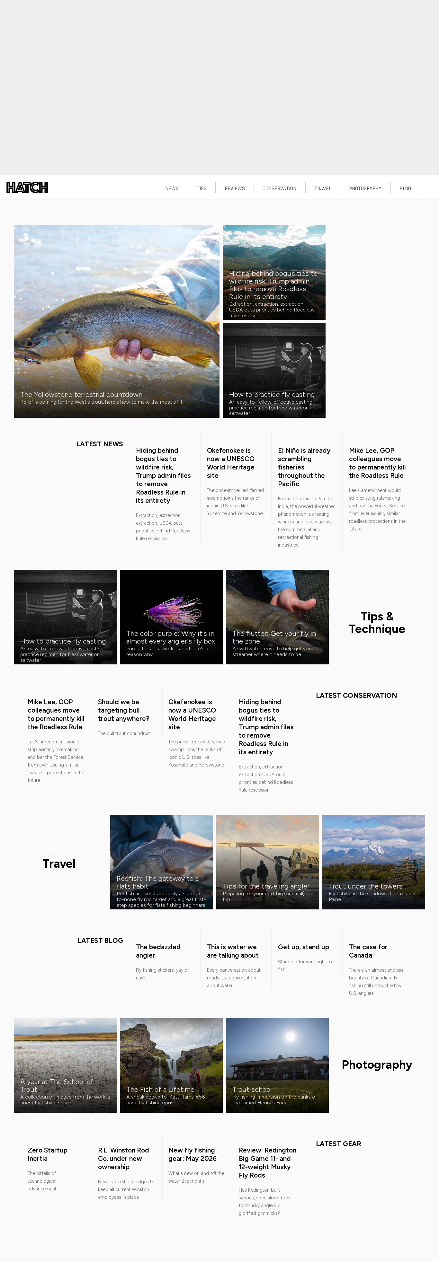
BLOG (405, 188)
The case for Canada (368, 951)
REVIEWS (235, 188)
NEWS (172, 188)
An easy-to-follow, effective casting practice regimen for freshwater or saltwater (270, 407)
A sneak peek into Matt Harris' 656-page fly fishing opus (166, 1100)
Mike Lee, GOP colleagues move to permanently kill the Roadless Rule (377, 462)
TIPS (202, 188)
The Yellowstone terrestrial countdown (81, 394)
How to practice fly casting (272, 394)
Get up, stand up (303, 947)
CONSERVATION (279, 188)
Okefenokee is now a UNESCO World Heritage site (231, 462)
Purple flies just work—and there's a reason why (167, 651)
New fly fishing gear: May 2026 (192, 1154)
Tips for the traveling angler (266, 886)
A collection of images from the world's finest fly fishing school (65, 1100)
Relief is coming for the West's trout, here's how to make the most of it (101, 402)
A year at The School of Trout (57, 1085)
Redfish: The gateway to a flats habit (158, 882)
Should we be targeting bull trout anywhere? (123, 710)
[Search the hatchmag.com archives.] (429, 188)
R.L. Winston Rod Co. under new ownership (123, 1158)
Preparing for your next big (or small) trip (264, 896)
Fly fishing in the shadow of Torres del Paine (372, 896)
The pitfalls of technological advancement (42, 1181)
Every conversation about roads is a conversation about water (234, 977)
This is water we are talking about (233, 951)
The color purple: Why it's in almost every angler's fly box (170, 637)
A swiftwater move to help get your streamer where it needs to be (272, 651)
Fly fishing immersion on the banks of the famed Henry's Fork (274, 1100)
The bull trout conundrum (124, 733)
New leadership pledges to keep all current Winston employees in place (126, 1189)
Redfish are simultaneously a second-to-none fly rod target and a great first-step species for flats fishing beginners (161, 899)
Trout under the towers (365, 886)
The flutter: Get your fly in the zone (274, 637)
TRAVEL (322, 188)
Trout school (252, 1089)
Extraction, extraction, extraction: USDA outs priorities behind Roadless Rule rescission (272, 309)
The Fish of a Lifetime (160, 1089)
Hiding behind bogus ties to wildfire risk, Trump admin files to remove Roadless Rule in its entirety (273, 285)
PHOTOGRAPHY (365, 188)
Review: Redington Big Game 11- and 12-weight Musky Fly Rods (267, 1162)
